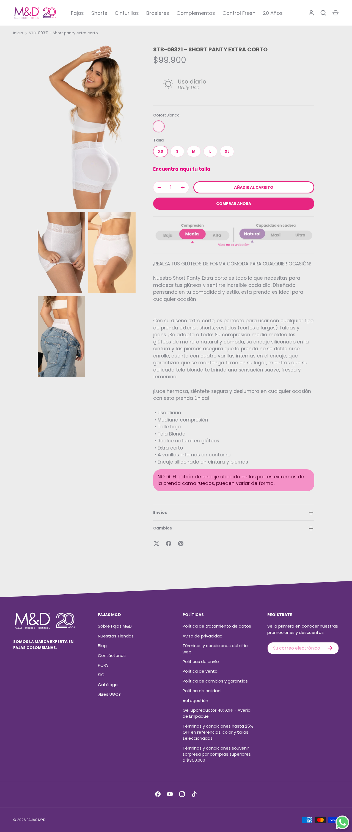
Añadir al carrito (253, 187)
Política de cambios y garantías (215, 681)
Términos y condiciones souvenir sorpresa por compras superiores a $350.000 (217, 754)
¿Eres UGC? (109, 694)
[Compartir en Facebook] (169, 543)
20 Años (273, 13)
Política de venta (200, 671)
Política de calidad (202, 691)
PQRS (103, 665)
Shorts (99, 13)
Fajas (77, 13)
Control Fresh (238, 13)
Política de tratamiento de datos (217, 626)
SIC (101, 675)
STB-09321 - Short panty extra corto (63, 33)
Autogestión (195, 700)
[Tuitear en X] (156, 543)
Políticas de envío (201, 661)
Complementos (196, 13)
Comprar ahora (233, 203)
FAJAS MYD (36, 819)
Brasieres (157, 13)
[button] (335, 13)
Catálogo (108, 684)
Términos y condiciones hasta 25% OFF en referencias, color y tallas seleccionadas (218, 732)
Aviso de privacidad (202, 636)
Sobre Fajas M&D (115, 626)
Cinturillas (127, 13)
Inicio (18, 33)
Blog (102, 645)
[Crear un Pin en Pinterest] (181, 543)
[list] (88, 210)
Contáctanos (112, 655)
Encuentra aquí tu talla (181, 169)
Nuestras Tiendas (116, 636)
